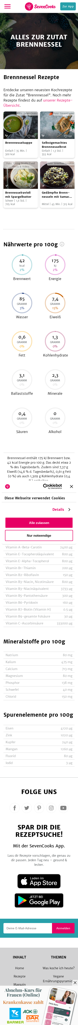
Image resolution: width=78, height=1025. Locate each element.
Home (19, 968)
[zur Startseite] (40, 6)
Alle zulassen (39, 522)
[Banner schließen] (71, 486)
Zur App (68, 6)
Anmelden (63, 928)
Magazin (19, 985)
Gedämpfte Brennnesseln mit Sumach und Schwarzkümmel (57, 195)
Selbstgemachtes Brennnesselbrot (54, 145)
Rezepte (20, 976)
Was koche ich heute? (59, 968)
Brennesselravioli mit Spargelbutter (18, 195)
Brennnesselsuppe (18, 143)
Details (58, 510)
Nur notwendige (39, 535)
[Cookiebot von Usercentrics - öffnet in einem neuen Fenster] (45, 486)
